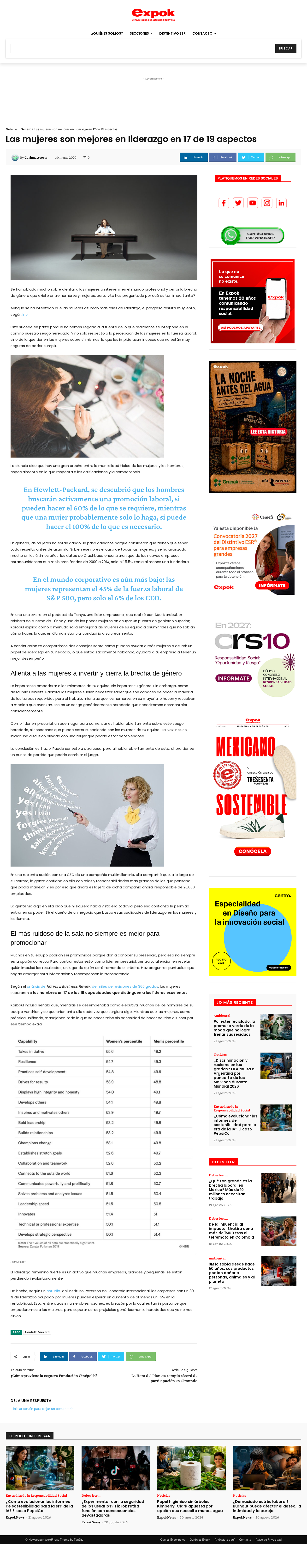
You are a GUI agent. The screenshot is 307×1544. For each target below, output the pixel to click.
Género (26, 129)
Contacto (245, 1540)
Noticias (12, 129)
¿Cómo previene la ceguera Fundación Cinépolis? (54, 1375)
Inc (25, 314)
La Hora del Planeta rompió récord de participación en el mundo (164, 1378)
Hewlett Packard (37, 1332)
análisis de (36, 986)
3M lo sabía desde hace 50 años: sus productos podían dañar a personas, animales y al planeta (232, 1273)
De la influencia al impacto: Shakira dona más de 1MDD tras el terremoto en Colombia (231, 1231)
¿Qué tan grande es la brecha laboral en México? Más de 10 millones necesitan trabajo (230, 1189)
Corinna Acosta (35, 157)
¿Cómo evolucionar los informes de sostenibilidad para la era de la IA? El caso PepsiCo (235, 1125)
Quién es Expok (200, 1540)
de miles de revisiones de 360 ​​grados (125, 986)
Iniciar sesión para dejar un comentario (43, 1409)
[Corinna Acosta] (16, 157)
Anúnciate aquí (225, 1540)
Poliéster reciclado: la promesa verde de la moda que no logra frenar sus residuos (234, 1028)
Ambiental (222, 1015)
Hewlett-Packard (61, 489)
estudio (53, 1290)
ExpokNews (15, 1517)
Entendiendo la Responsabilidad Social (232, 1108)
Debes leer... (218, 1175)
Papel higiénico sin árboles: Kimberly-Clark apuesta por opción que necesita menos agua (190, 1506)
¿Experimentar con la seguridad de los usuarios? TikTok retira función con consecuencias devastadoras (113, 1508)
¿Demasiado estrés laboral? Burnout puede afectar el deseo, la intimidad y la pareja (267, 1506)
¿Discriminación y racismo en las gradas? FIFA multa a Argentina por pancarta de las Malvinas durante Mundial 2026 (234, 1073)
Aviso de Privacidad (269, 1540)
